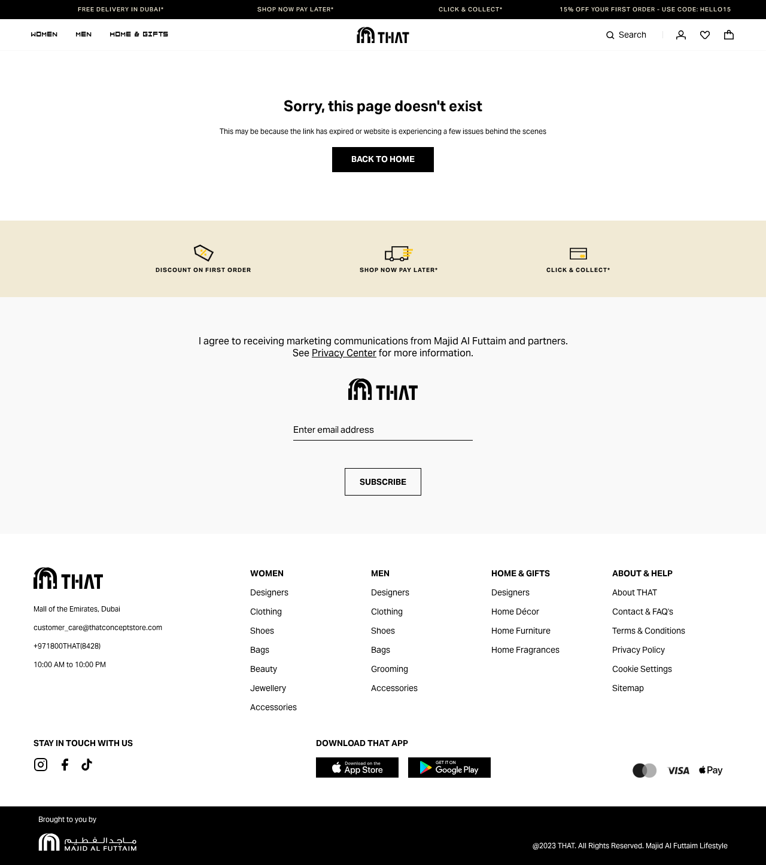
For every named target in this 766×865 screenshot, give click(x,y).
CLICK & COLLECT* (471, 10)
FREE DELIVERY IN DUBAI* (121, 10)
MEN (84, 35)
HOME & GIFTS (139, 35)
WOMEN (44, 35)
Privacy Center (344, 353)
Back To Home (383, 159)
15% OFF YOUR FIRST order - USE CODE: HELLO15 (645, 10)
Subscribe (383, 481)
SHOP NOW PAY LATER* (295, 10)
